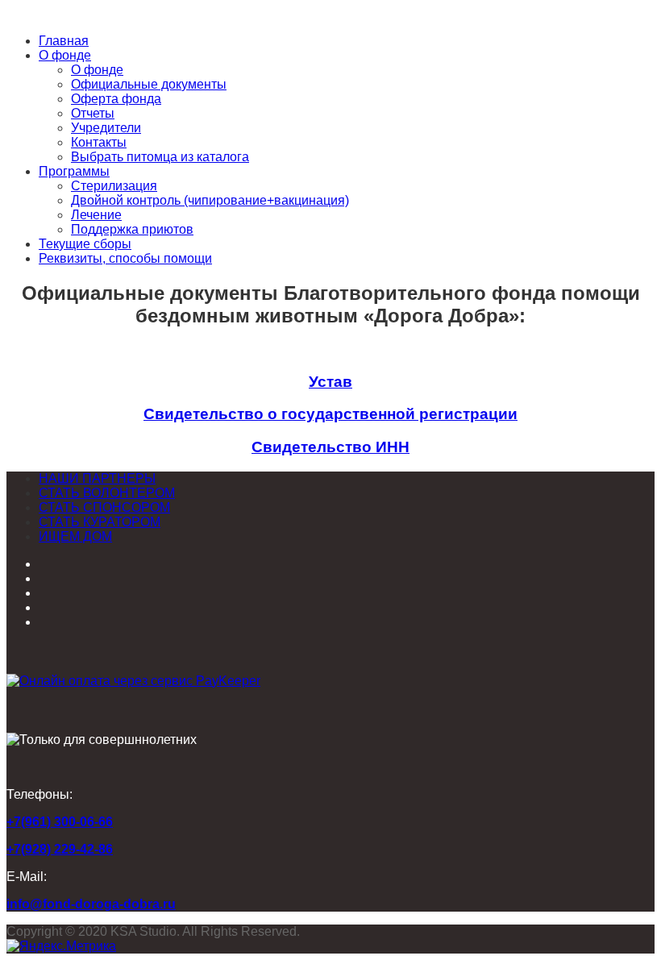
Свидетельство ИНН (330, 446)
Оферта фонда (116, 99)
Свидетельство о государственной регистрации (330, 413)
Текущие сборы (85, 244)
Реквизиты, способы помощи (125, 258)
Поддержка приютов (132, 229)
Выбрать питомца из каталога (160, 157)
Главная (64, 41)
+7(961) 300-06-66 (59, 822)
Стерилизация (114, 186)
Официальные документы (149, 84)
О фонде (65, 55)
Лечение (96, 215)
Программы (74, 171)
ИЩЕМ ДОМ (75, 536)
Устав (330, 381)
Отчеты (92, 113)
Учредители (106, 128)
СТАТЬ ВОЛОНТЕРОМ (107, 493)
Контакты (99, 142)
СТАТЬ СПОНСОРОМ (104, 507)
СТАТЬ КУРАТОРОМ (99, 522)
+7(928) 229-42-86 (59, 849)
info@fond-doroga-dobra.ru (91, 904)
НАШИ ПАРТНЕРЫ (97, 478)
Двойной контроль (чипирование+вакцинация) (210, 200)
